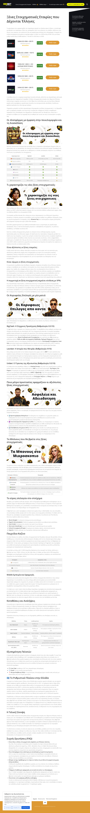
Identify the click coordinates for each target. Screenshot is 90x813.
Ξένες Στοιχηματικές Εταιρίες (23, 4)
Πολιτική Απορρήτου (51, 799)
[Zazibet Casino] (11, 93)
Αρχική (35, 799)
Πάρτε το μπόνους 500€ (75, 4)
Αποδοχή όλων (25, 807)
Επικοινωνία (41, 799)
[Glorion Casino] (11, 47)
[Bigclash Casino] (11, 82)
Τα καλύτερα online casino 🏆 (56, 4)
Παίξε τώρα (52, 42)
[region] (17, 801)
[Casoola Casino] (11, 70)
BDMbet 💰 (35, 4)
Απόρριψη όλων (16, 807)
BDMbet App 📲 (44, 4)
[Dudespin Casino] (11, 58)
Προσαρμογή (8, 807)
